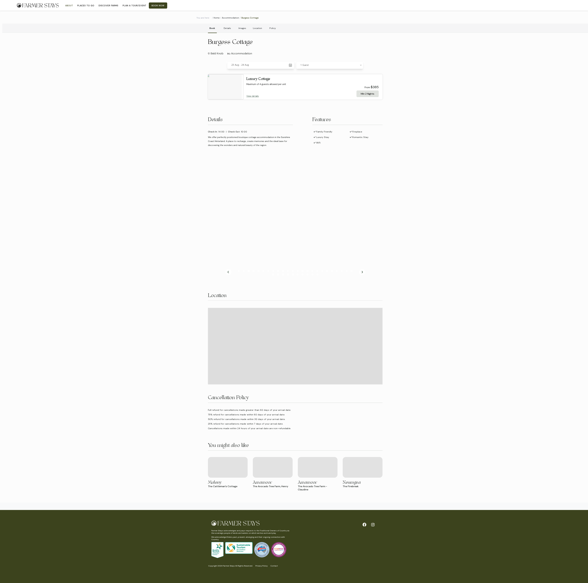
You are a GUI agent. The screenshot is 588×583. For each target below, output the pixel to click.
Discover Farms (108, 5)
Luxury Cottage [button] (258, 79)
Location (257, 28)
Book (212, 28)
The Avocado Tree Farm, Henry (270, 486)
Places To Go (85, 5)
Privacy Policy (261, 566)
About (69, 5)
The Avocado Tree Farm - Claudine (312, 488)
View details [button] (252, 96)
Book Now (158, 5)
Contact (274, 566)
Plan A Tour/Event (134, 5)
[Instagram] (373, 524)
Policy (273, 28)
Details (227, 28)
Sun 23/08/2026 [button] (240, 65)
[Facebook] (364, 524)
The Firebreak (350, 486)
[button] (329, 65)
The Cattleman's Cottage (222, 486)
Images (242, 28)
